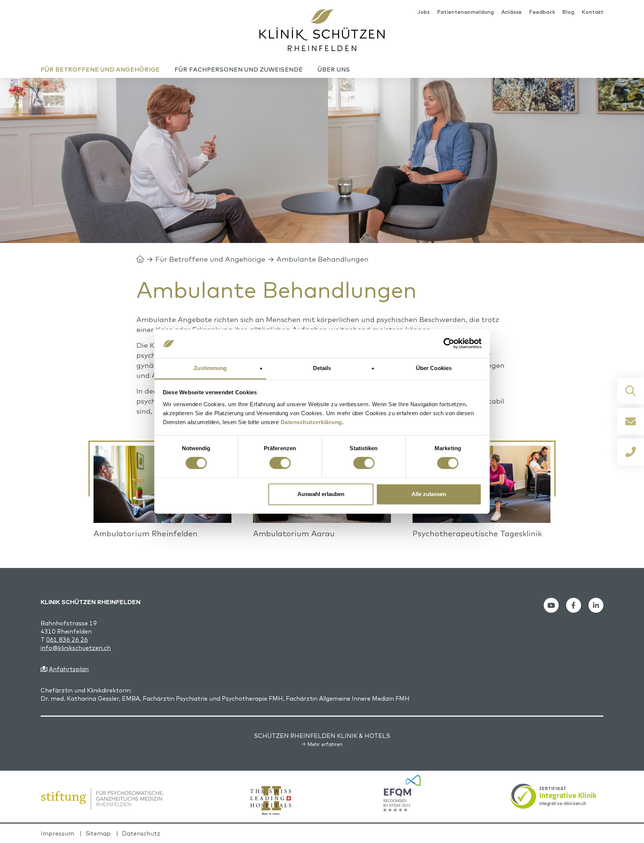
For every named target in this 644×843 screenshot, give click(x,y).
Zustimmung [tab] (210, 368)
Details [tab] (322, 368)
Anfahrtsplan (69, 669)
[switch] (280, 463)
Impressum (57, 833)
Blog (568, 12)
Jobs (423, 12)
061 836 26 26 (67, 639)
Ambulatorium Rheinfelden (146, 533)
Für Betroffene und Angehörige (210, 259)
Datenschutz (141, 833)
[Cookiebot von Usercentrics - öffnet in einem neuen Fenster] (449, 343)
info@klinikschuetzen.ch (76, 647)
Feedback (542, 12)
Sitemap (98, 833)
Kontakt (592, 12)
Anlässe (511, 12)
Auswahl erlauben (320, 494)
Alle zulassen (428, 494)
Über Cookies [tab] (434, 368)
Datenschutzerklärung (311, 422)
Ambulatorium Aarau (294, 533)
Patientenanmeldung (465, 12)
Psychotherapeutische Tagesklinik (477, 533)
